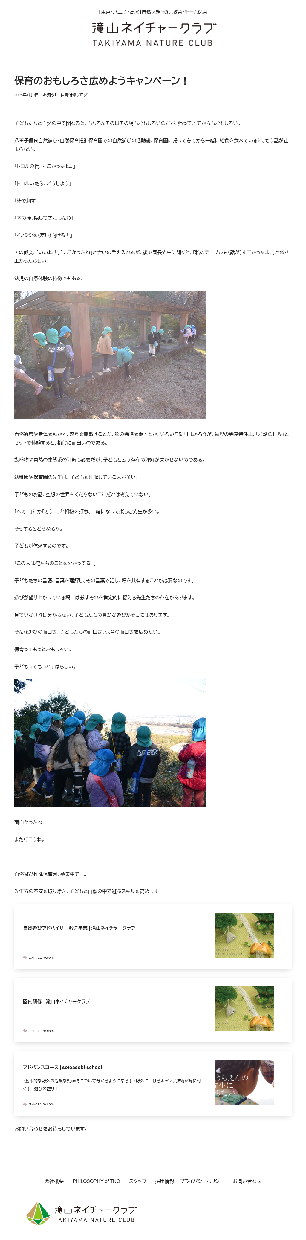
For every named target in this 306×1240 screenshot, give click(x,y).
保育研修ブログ (74, 94)
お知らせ (50, 94)
